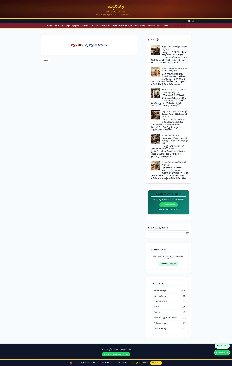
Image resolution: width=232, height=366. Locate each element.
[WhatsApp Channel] (193, 21)
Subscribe (224, 346)
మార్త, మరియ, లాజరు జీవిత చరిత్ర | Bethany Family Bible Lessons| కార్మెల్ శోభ (174, 114)
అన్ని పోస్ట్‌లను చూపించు (95, 45)
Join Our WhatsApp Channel (117, 354)
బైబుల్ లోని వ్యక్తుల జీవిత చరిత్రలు (165, 318)
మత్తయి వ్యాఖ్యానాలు (72, 26)
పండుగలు (157, 307)
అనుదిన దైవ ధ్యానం (160, 291)
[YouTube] (189, 21)
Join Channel (169, 205)
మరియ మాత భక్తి (160, 328)
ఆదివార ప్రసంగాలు (160, 296)
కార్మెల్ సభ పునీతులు (161, 301)
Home (49, 26)
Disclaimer (140, 26)
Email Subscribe (169, 264)
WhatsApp (223, 353)
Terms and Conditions (122, 26)
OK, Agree (156, 363)
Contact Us (87, 26)
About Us (59, 26)
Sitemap (167, 26)
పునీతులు (157, 312)
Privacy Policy (136, 363)
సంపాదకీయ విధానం (154, 26)
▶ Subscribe (179, 26)
